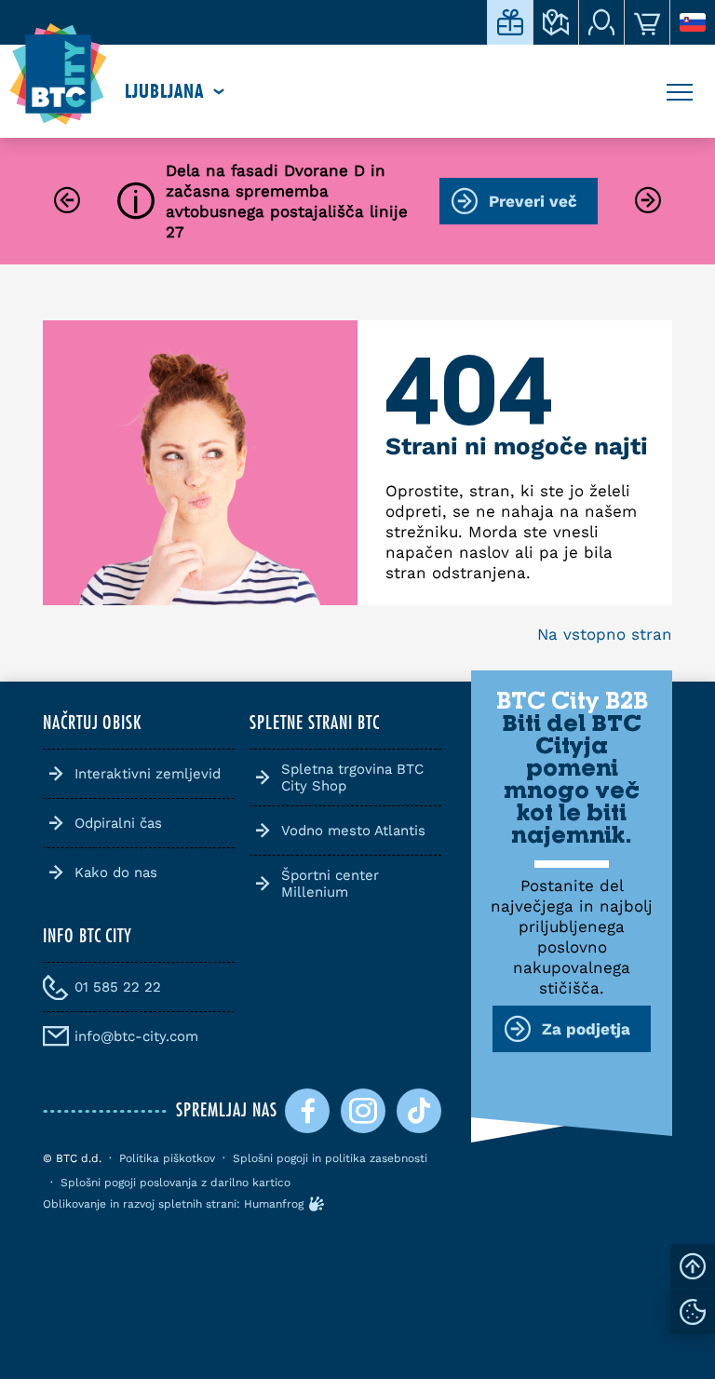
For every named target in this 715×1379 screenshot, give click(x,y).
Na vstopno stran (604, 634)
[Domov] (58, 74)
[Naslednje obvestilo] (648, 201)
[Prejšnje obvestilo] (67, 201)
